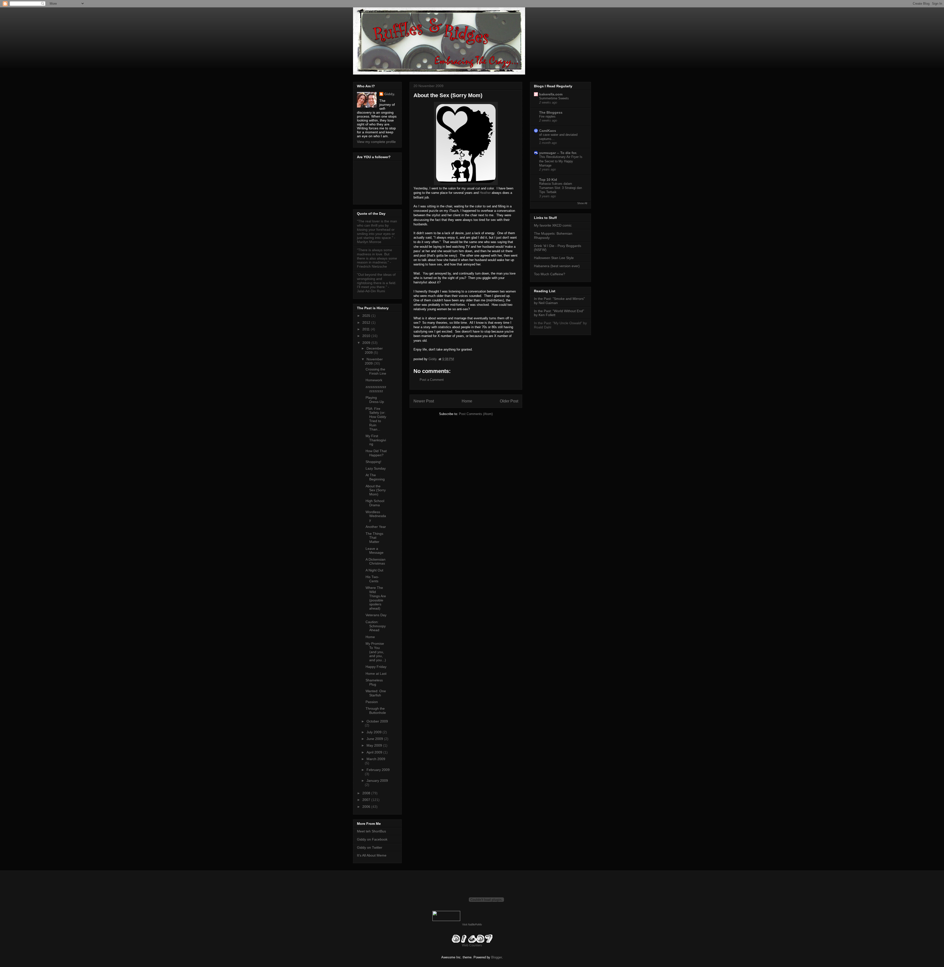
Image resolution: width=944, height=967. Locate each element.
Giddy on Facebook (372, 839)
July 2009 (375, 732)
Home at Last (376, 673)
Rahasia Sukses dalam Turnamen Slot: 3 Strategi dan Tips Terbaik (560, 188)
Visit (472, 924)
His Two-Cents (372, 579)
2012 (366, 322)
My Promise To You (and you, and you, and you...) (376, 652)
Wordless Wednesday (376, 516)
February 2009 (378, 770)
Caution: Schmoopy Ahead (376, 626)
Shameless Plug (374, 682)
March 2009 (376, 759)
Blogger (496, 957)
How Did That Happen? (376, 453)
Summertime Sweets (554, 98)
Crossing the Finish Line (376, 371)
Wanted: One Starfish (376, 693)
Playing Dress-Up (375, 400)
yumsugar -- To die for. (558, 153)
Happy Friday (376, 667)
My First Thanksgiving (376, 440)
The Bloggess (550, 112)
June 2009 (375, 739)
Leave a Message (375, 551)
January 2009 (377, 781)
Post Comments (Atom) (476, 414)
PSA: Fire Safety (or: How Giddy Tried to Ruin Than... (376, 419)
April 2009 (375, 752)
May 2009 (375, 745)
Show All (582, 203)
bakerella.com (550, 94)
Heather (486, 193)
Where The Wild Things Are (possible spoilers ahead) (376, 598)
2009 (366, 343)
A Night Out (374, 570)
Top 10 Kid (548, 180)
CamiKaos (547, 131)
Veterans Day (376, 615)
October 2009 (377, 721)
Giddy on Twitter (369, 847)
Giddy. (389, 94)
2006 (366, 807)
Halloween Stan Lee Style (554, 258)
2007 (366, 800)
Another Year (376, 527)
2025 (366, 316)
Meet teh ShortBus (371, 831)
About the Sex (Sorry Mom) (376, 490)
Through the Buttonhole (376, 710)
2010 (366, 336)
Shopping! (373, 462)
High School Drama (375, 503)
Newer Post (423, 401)
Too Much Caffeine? (549, 274)
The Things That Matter (374, 538)
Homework (374, 380)
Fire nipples (547, 116)
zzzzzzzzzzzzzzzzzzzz (376, 389)
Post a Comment (432, 380)
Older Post (509, 401)
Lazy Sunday (376, 468)
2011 (366, 329)
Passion (372, 702)
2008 (366, 793)
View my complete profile (376, 142)
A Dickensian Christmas (375, 561)
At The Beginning (375, 477)
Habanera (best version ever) (557, 266)
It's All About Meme (371, 855)
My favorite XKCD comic (553, 225)
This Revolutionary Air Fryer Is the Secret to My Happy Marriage (560, 161)
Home (467, 401)
